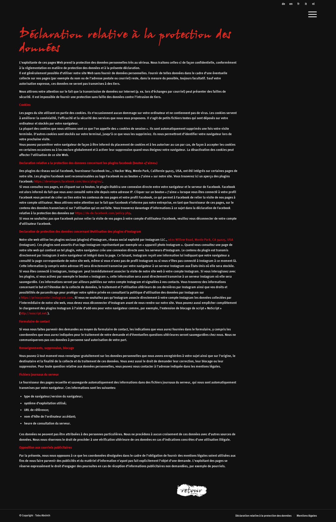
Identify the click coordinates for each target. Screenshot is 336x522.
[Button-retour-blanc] (205, 490)
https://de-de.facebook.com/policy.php (102, 213)
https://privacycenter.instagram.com (47, 298)
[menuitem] (311, 12)
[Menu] (311, 12)
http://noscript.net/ (34, 313)
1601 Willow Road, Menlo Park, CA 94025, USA (200, 240)
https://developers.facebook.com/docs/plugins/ (68, 181)
